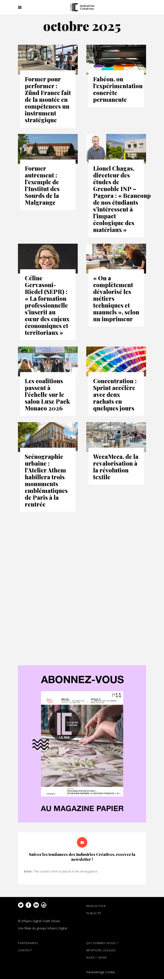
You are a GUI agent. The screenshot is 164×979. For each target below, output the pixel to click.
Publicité (93, 913)
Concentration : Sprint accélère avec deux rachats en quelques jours (115, 394)
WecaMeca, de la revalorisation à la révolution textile (115, 466)
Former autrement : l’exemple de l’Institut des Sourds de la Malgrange (42, 185)
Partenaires (28, 943)
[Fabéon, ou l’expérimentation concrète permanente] (116, 60)
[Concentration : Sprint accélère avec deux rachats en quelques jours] (116, 361)
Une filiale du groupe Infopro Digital (42, 928)
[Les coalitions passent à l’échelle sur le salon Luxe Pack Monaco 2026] (48, 361)
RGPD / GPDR (96, 957)
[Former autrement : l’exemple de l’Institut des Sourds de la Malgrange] (48, 149)
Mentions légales (101, 950)
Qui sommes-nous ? (102, 943)
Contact (25, 950)
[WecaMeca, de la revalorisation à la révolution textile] (116, 437)
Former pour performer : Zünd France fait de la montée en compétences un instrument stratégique (48, 99)
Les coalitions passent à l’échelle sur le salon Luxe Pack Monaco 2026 (47, 394)
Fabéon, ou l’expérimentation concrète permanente (118, 89)
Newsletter (96, 906)
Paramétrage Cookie (100, 972)
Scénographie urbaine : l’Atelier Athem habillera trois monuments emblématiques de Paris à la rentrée (46, 480)
